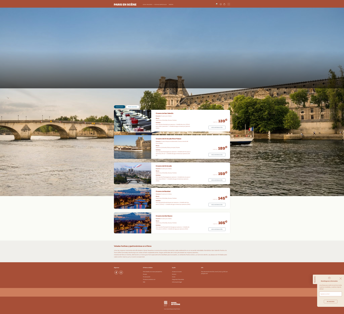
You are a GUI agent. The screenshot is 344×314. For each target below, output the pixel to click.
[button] (217, 4)
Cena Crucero (119, 106)
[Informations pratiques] (221, 4)
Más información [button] (217, 127)
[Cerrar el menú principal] (340, 278)
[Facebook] (116, 272)
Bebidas (158, 122)
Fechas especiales (132, 106)
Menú (157, 118)
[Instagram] (121, 272)
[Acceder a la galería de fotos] (228, 194)
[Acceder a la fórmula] (132, 121)
